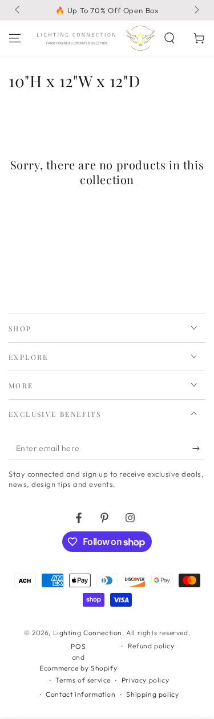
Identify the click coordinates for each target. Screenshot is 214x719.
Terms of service (83, 680)
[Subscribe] (198, 448)
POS (78, 646)
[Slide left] (18, 10)
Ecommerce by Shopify (78, 668)
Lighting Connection (87, 632)
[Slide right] (195, 10)
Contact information (80, 694)
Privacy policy (145, 680)
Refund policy (151, 645)
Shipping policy (152, 694)
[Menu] (15, 38)
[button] (169, 38)
